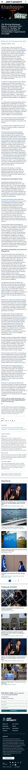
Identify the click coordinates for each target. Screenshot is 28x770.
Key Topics (15, 724)
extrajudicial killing (16, 427)
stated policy (16, 110)
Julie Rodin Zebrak (21, 41)
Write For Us (6, 728)
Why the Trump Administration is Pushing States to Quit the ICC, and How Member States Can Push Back (14, 503)
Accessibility (17, 766)
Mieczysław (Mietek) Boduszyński (15, 576)
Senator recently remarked (16, 132)
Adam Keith (10, 506)
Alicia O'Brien (12, 41)
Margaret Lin (16, 528)
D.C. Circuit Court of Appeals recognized (16, 299)
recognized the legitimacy (19, 318)
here (18, 265)
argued (8, 357)
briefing (3, 273)
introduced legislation (17, 365)
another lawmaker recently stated (12, 155)
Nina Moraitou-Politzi (19, 506)
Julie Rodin (6, 461)
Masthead (5, 726)
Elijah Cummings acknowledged (14, 324)
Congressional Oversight (6, 427)
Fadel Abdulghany (11, 635)
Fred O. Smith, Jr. (11, 610)
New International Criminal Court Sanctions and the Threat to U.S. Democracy (14, 550)
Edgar (4, 436)
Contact (5, 730)
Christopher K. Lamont (6, 577)
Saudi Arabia (23, 429)
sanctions (18, 429)
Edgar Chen (5, 41)
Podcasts (15, 730)
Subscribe (13, 710)
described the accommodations (8, 201)
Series (14, 726)
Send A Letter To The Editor (12, 474)
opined (6, 288)
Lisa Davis (10, 552)
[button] (25, 2)
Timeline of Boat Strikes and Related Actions (12, 527)
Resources (15, 728)
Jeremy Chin (10, 528)
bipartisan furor (6, 83)
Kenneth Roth (20, 635)
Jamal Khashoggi (11, 429)
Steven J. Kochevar (12, 684)
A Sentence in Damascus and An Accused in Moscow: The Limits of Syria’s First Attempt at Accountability (12, 633)
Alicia (4, 453)
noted (6, 191)
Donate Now (8, 758)
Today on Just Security (8, 698)
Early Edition (6, 697)
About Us (5, 724)
